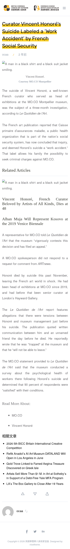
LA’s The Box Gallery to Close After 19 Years (34, 484)
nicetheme (35, 544)
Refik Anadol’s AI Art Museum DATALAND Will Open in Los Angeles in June (36, 455)
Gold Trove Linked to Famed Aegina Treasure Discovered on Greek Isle (35, 466)
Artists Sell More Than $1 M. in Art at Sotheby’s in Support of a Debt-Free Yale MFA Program (36, 476)
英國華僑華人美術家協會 (37, 541)
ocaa (5, 54)
